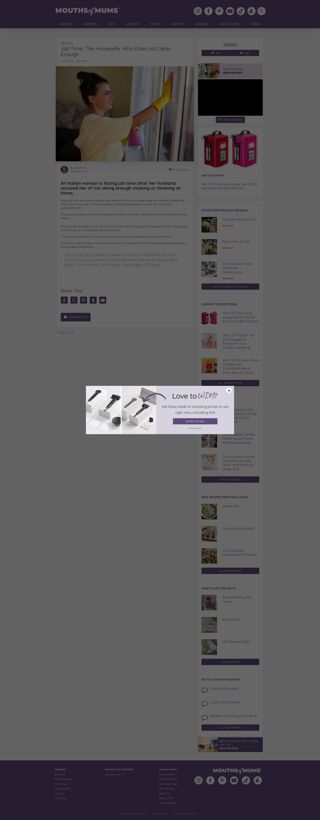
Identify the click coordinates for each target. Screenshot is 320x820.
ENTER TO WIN (195, 421)
